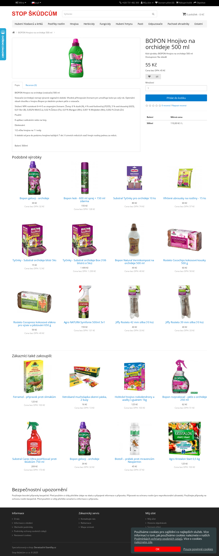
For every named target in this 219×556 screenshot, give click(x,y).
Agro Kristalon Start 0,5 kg (184, 459)
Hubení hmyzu (124, 23)
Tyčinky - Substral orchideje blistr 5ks (34, 260)
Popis (17, 85)
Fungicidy (105, 23)
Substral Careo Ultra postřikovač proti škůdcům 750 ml (34, 460)
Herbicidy (89, 23)
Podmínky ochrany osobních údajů (30, 531)
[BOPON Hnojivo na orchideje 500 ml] (76, 58)
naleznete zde (143, 542)
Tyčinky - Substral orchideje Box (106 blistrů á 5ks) (84, 261)
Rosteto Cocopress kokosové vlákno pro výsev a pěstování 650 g (34, 323)
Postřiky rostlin (56, 23)
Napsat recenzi (179, 105)
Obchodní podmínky (23, 527)
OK (157, 549)
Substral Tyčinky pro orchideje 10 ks (134, 198)
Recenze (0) (31, 85)
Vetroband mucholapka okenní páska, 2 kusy (84, 398)
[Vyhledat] (153, 13)
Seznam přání (154, 527)
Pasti (140, 23)
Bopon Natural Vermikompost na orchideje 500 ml (134, 261)
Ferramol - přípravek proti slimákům (34, 397)
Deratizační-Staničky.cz (45, 547)
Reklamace (86, 522)
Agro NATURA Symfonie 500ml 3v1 (84, 322)
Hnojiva (74, 23)
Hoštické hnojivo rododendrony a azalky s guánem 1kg (134, 398)
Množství (149, 82)
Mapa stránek (87, 527)
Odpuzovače (155, 23)
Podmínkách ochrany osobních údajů (158, 539)
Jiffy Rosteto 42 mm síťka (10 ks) (134, 322)
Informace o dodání (23, 522)
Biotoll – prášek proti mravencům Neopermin (134, 460)
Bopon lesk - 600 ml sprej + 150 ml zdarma (84, 199)
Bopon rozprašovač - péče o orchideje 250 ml (184, 398)
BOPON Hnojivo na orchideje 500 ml (35, 32)
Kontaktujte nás (88, 518)
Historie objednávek (156, 522)
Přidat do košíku (176, 98)
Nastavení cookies (22, 535)
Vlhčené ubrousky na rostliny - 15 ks (184, 198)
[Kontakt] (120, 2)
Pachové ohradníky (178, 23)
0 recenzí (166, 105)
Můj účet (151, 518)
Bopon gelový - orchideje (34, 198)
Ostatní (198, 23)
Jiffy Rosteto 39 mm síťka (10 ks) (184, 322)
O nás (17, 518)
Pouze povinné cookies (198, 549)
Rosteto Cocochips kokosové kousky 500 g (184, 261)
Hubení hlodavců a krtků (29, 23)
